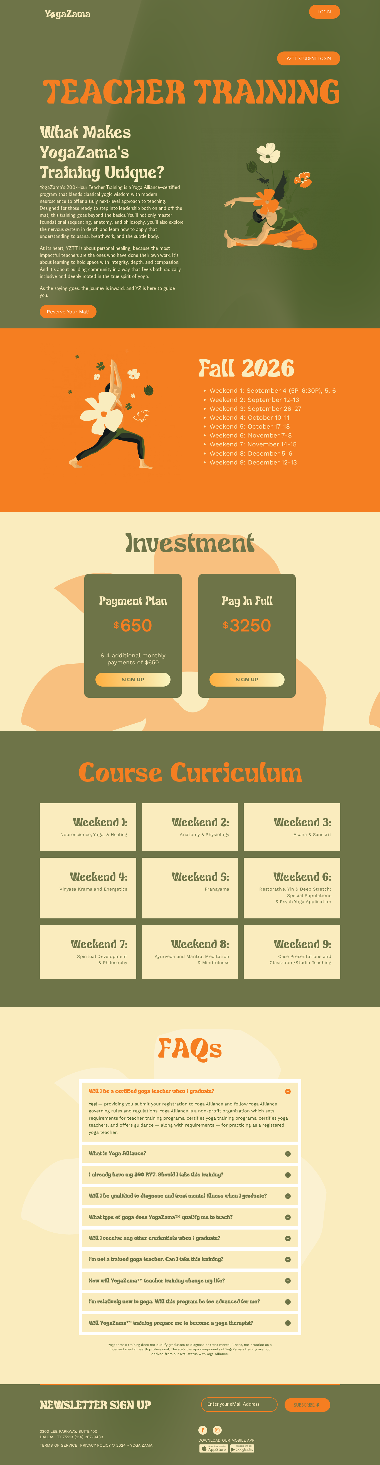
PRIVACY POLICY (95, 1445)
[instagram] (217, 1430)
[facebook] (202, 1430)
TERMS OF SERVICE (58, 1445)
